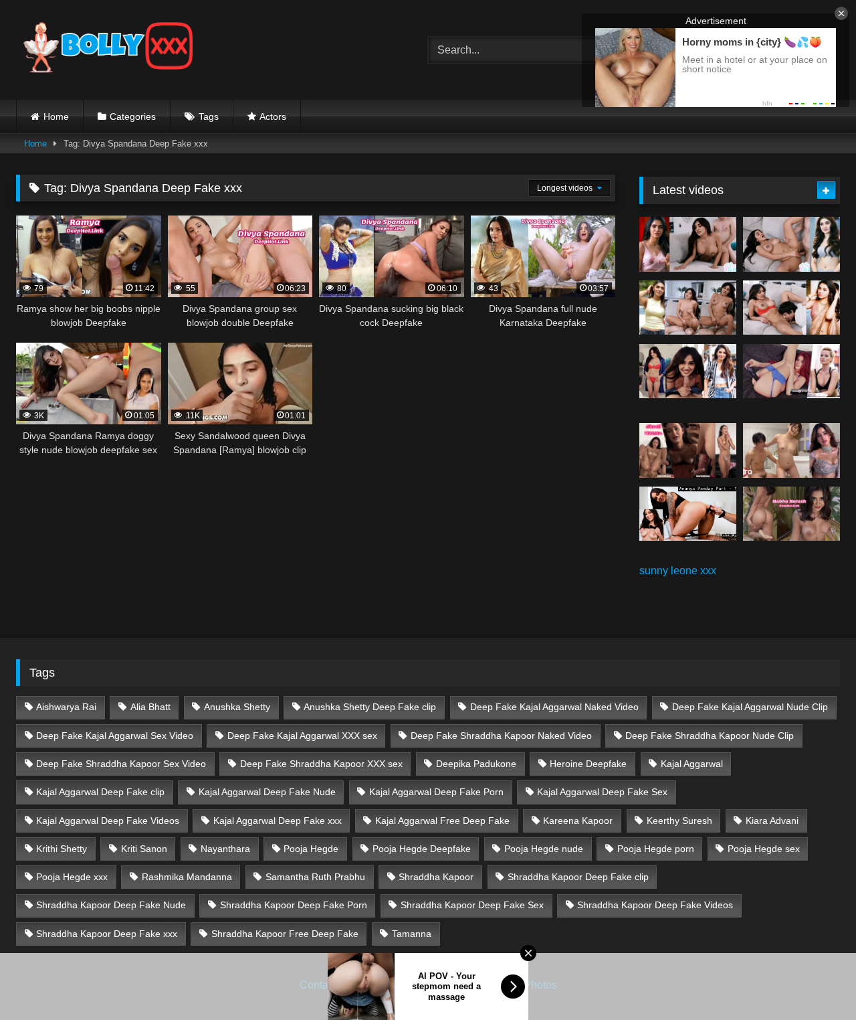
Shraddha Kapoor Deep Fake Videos (655, 905)
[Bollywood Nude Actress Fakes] (108, 50)
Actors (272, 116)
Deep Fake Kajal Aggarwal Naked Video (554, 706)
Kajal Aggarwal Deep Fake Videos (107, 820)
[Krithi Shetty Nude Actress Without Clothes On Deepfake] (687, 371)
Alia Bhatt (150, 706)
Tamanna (411, 933)
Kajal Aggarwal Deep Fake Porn (436, 791)
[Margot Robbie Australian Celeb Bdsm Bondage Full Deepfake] (791, 371)
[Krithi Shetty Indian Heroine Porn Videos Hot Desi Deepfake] (687, 307)
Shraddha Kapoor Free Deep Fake (284, 933)
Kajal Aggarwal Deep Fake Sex (602, 791)
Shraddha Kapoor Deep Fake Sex (472, 905)
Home (56, 116)
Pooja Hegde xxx (72, 876)
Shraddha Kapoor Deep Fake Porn (293, 905)
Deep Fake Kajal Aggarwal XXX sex (302, 735)
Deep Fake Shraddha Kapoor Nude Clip (709, 735)
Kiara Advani (772, 820)
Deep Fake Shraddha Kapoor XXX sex (321, 763)
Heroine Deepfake (588, 763)
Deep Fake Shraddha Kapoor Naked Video (501, 735)
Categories (133, 116)
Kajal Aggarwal (692, 763)
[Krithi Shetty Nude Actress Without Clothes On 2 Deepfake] (791, 244)
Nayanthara (225, 848)
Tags (209, 116)
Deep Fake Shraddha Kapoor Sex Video (121, 763)
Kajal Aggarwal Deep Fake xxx (277, 820)
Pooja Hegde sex (764, 848)
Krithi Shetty (61, 848)
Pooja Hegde (311, 848)
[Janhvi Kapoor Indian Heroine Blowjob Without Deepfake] (791, 450)
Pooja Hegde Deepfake (421, 848)
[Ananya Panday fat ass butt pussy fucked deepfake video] (687, 514)
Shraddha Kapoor (436, 876)
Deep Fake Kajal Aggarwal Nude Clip (750, 706)
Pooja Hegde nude (543, 848)
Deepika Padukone (476, 763)
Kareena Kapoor (578, 820)
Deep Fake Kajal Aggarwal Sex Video (114, 735)
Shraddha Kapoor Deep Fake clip (578, 876)
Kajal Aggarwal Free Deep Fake (442, 820)
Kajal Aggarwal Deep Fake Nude (267, 791)
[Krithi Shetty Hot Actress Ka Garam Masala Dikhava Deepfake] (791, 307)
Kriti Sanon (144, 848)
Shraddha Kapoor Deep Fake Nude (111, 905)
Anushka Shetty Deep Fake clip (370, 706)
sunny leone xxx (677, 570)
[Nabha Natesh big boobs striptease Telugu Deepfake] (791, 514)
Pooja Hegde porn (655, 848)
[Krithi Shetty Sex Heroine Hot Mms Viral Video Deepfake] (687, 244)
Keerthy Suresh (679, 820)
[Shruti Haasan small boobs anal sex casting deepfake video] (687, 450)
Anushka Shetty (237, 706)
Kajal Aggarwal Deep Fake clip (100, 791)
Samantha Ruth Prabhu (315, 876)
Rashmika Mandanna (187, 876)
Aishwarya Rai (66, 706)
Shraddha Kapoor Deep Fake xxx (106, 933)
